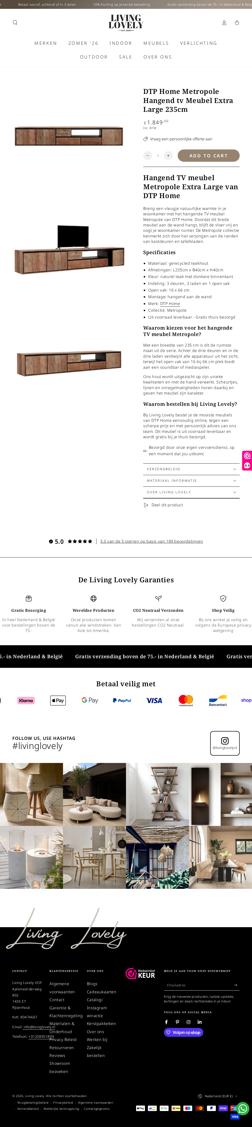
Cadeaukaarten (102, 992)
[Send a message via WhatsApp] (243, 1108)
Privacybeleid (63, 1103)
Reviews (57, 1055)
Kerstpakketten (101, 1023)
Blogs (92, 983)
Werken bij (97, 1039)
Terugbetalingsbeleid (32, 1103)
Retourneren (61, 1047)
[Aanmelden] (237, 985)
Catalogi (95, 999)
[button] (15, 22)
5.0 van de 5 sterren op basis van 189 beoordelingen (151, 541)
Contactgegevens (97, 1109)
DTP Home (170, 303)
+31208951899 (41, 1036)
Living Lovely (34, 1096)
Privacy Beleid (63, 1039)
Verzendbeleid (28, 1109)
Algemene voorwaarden (95, 1103)
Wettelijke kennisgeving (61, 1109)
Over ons (95, 1031)
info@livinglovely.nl (39, 1027)
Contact (56, 999)
